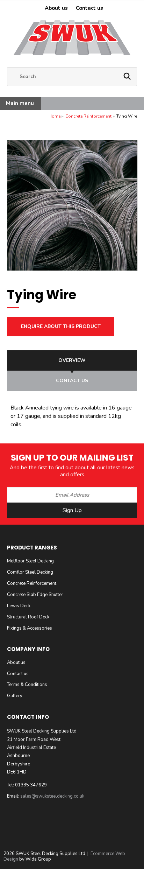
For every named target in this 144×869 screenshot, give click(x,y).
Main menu (20, 103)
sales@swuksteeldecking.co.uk (52, 796)
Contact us (89, 8)
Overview (72, 360)
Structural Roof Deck (28, 617)
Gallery (14, 696)
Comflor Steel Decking (30, 572)
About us (56, 8)
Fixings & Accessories (29, 628)
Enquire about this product (61, 326)
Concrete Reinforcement (88, 116)
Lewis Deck (18, 606)
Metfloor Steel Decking (30, 561)
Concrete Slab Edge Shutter (35, 594)
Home (54, 116)
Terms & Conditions (27, 684)
